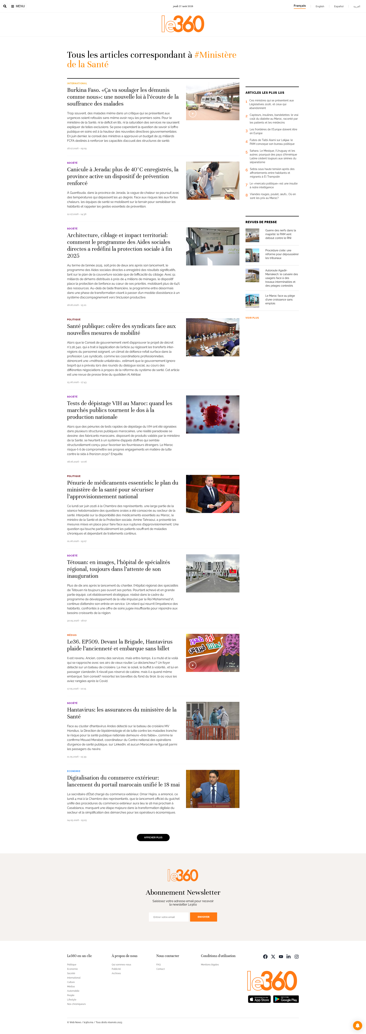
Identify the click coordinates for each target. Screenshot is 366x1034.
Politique (74, 319)
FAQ (158, 964)
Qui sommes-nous (121, 964)
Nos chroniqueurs (76, 1004)
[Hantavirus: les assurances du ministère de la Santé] (212, 721)
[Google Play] (286, 998)
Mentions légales (210, 964)
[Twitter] (273, 956)
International (77, 83)
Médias (72, 635)
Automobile (73, 991)
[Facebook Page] (265, 956)
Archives (116, 973)
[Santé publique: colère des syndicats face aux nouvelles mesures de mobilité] (212, 337)
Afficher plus (153, 837)
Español (339, 6)
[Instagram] (296, 956)
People (70, 995)
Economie (73, 771)
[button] (357, 1025)
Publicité (116, 969)
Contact (160, 969)
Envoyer (203, 916)
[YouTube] (281, 956)
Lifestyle (71, 999)
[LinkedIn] (289, 956)
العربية (356, 6)
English (320, 6)
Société (72, 163)
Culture (71, 982)
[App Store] (259, 998)
